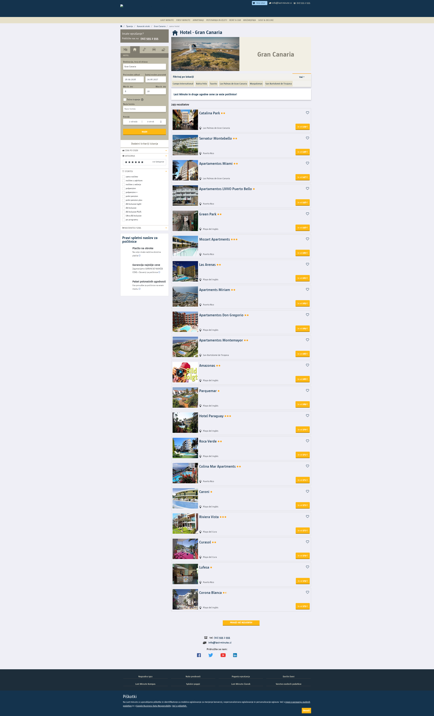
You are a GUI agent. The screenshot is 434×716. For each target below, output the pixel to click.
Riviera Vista (209, 517)
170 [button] (303, 429)
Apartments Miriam (215, 290)
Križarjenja (249, 20)
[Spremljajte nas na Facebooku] (199, 655)
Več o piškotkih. (179, 706)
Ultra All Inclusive (133, 216)
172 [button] (303, 505)
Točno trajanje (133, 99)
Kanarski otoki (143, 26)
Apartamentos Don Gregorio (221, 315)
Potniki (126, 117)
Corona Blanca (211, 593)
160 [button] (303, 252)
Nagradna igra (145, 676)
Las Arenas (207, 265)
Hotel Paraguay (211, 416)
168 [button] (303, 353)
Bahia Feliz (201, 83)
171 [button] (303, 454)
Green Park (208, 214)
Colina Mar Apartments (217, 466)
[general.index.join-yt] (223, 655)
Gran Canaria (159, 26)
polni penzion (132, 196)
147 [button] (303, 177)
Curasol (205, 542)
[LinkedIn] (235, 655)
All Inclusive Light (133, 204)
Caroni (204, 492)
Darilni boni (288, 676)
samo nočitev (132, 176)
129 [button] (303, 126)
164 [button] (303, 328)
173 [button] (303, 555)
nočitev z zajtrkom (134, 180)
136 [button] (303, 151)
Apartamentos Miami (216, 163)
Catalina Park (210, 113)
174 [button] (303, 580)
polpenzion (131, 188)
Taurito (213, 83)
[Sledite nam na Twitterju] (210, 655)
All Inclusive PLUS (133, 212)
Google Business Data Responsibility (153, 706)
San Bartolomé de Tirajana (278, 83)
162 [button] (303, 278)
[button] (145, 150)
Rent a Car (235, 20)
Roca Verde (208, 441)
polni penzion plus (134, 200)
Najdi (144, 131)
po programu (132, 219)
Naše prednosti (193, 676)
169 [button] (303, 404)
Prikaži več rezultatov (241, 622)
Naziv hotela (129, 104)
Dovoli (306, 710)
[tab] (125, 49)
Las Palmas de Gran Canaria (233, 83)
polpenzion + (131, 192)
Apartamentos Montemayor (221, 340)
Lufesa (204, 567)
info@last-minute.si (282, 3)
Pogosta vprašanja (241, 676)
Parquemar (208, 391)
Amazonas (207, 365)
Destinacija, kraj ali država (135, 62)
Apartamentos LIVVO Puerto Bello (226, 189)
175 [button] (303, 606)
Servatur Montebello (216, 138)
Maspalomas (256, 83)
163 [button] (303, 303)
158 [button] (303, 202)
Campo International (183, 83)
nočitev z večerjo (133, 184)
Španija (129, 26)
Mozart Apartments (215, 239)
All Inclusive (131, 208)
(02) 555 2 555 (303, 3)
